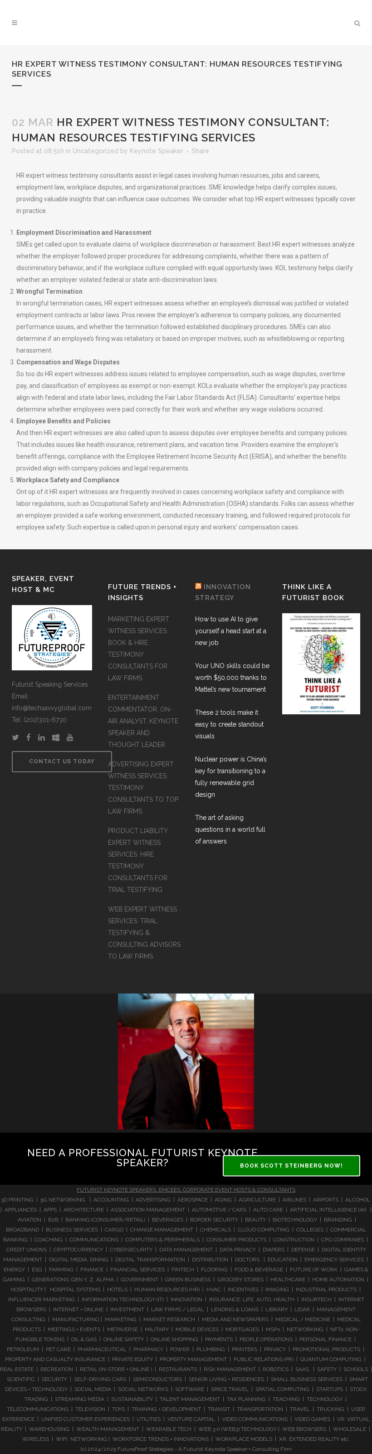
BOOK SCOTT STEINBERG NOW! (291, 1166)
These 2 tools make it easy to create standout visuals (229, 724)
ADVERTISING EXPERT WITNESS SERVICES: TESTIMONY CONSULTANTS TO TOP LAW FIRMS (143, 788)
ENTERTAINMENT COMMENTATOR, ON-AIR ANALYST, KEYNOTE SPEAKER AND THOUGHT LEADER (143, 721)
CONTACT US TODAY (62, 761)
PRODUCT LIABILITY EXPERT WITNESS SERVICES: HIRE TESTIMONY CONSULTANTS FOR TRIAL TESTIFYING (137, 860)
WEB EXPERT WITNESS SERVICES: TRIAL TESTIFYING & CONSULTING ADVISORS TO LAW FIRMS (144, 933)
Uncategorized (95, 151)
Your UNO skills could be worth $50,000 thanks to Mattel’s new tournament (232, 677)
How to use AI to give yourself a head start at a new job (230, 631)
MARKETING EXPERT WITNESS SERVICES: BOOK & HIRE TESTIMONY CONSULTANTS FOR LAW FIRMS (138, 649)
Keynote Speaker (156, 151)
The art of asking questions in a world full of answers (230, 829)
